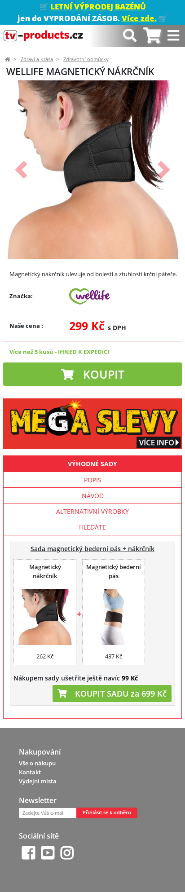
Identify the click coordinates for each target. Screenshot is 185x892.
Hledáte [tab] (92, 527)
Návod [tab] (93, 495)
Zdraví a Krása (37, 59)
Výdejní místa (38, 781)
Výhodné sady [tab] (92, 463)
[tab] (152, 36)
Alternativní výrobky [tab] (92, 511)
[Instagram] (67, 853)
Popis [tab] (92, 480)
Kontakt (30, 772)
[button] (21, 169)
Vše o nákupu (37, 763)
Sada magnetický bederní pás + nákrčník (92, 548)
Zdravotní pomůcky (86, 59)
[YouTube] (47, 853)
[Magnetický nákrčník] (45, 617)
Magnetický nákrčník (45, 571)
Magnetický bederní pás (113, 571)
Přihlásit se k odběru (107, 812)
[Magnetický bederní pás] (113, 617)
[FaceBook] (28, 853)
